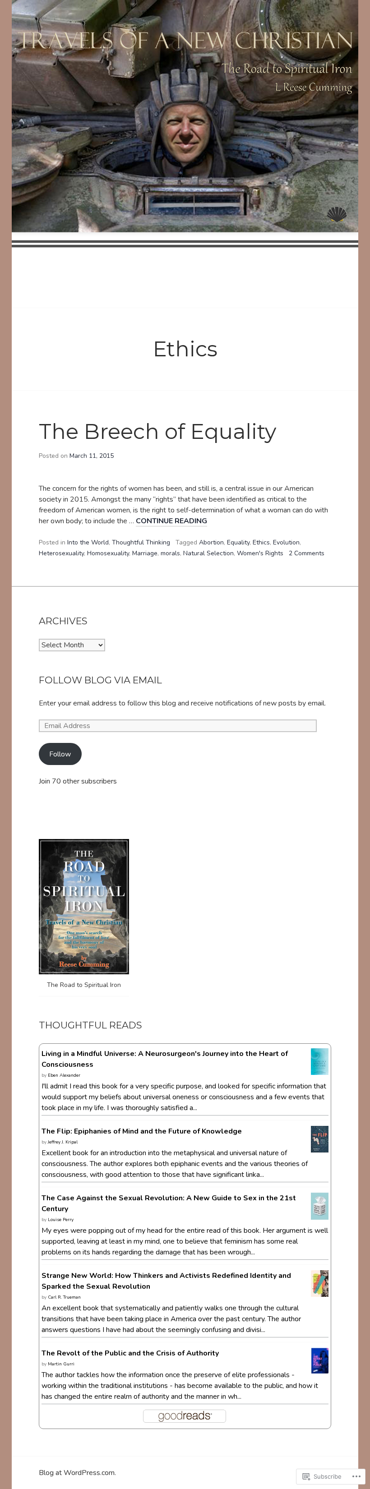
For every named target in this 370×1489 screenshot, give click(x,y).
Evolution (286, 542)
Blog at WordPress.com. (77, 1473)
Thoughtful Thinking (141, 542)
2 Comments (306, 553)
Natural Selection (208, 553)
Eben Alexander (64, 1075)
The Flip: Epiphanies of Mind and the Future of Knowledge (142, 1131)
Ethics (261, 542)
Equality (238, 542)
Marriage (144, 553)
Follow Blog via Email (100, 680)
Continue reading (171, 521)
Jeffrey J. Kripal (63, 1142)
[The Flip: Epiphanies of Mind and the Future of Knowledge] (319, 1147)
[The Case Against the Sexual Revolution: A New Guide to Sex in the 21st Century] (319, 1215)
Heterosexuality (61, 553)
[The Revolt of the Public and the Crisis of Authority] (319, 1368)
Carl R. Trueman (64, 1297)
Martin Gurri (61, 1364)
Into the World (88, 542)
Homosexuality (108, 553)
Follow (60, 754)
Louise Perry (61, 1220)
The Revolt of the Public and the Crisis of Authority (130, 1353)
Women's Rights (260, 553)
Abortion (211, 542)
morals (170, 553)
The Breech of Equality (157, 431)
